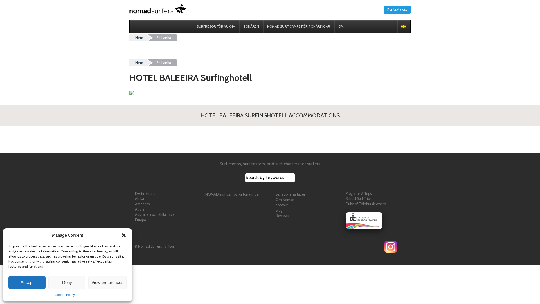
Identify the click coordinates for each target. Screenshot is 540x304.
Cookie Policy (65, 294)
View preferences (107, 282)
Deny (67, 282)
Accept (27, 282)
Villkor (169, 246)
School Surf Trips (358, 198)
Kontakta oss (397, 9)
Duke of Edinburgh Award (366, 204)
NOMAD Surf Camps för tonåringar (232, 194)
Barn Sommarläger (290, 194)
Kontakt (282, 205)
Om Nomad (285, 200)
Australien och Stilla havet (155, 215)
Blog (279, 210)
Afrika (139, 198)
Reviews (282, 216)
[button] (124, 235)
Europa (140, 220)
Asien (139, 209)
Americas (142, 204)
